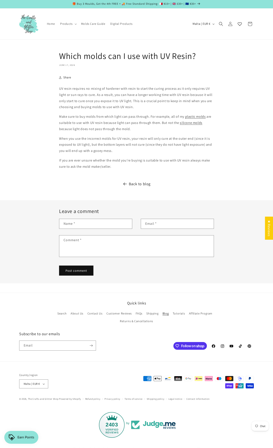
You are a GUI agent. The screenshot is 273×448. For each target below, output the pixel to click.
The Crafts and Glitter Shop (43, 398)
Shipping (152, 313)
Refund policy (92, 398)
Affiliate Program (200, 313)
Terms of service (133, 398)
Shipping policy (155, 398)
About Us (77, 313)
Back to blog (140, 183)
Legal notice (175, 398)
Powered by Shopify (70, 398)
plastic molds (195, 116)
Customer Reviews (119, 313)
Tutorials (179, 313)
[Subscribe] (91, 346)
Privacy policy (112, 398)
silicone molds (191, 122)
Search (62, 313)
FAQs (139, 313)
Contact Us (95, 313)
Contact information (197, 398)
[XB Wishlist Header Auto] (239, 24)
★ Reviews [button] (269, 228)
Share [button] (67, 77)
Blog (166, 313)
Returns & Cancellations (136, 321)
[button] (68, 23)
